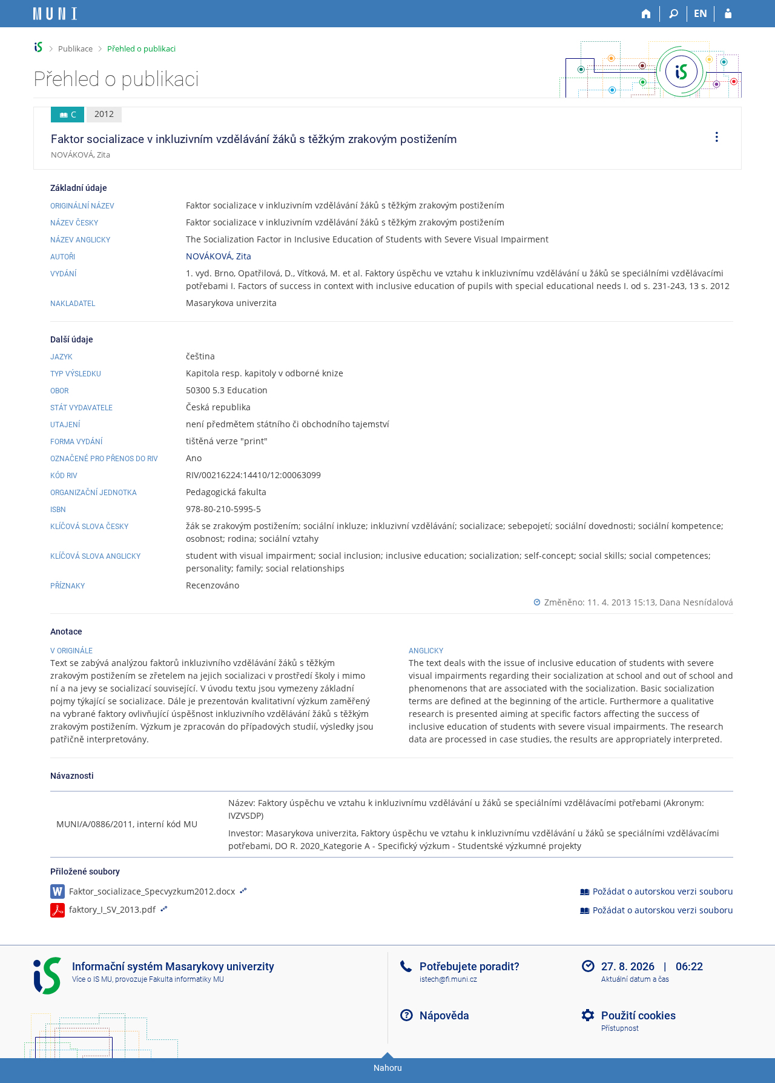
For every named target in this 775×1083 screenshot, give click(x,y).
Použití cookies (638, 1015)
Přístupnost (620, 1028)
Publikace (75, 48)
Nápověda (444, 1015)
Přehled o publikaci (141, 48)
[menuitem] (712, 138)
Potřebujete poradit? (469, 966)
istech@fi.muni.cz (448, 979)
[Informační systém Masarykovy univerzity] (55, 13)
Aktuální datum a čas (635, 979)
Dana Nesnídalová (696, 602)
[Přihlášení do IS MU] (728, 14)
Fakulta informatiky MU (186, 979)
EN (700, 13)
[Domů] (646, 14)
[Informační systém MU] (38, 47)
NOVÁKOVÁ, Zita (218, 256)
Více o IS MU (92, 979)
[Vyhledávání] (673, 14)
